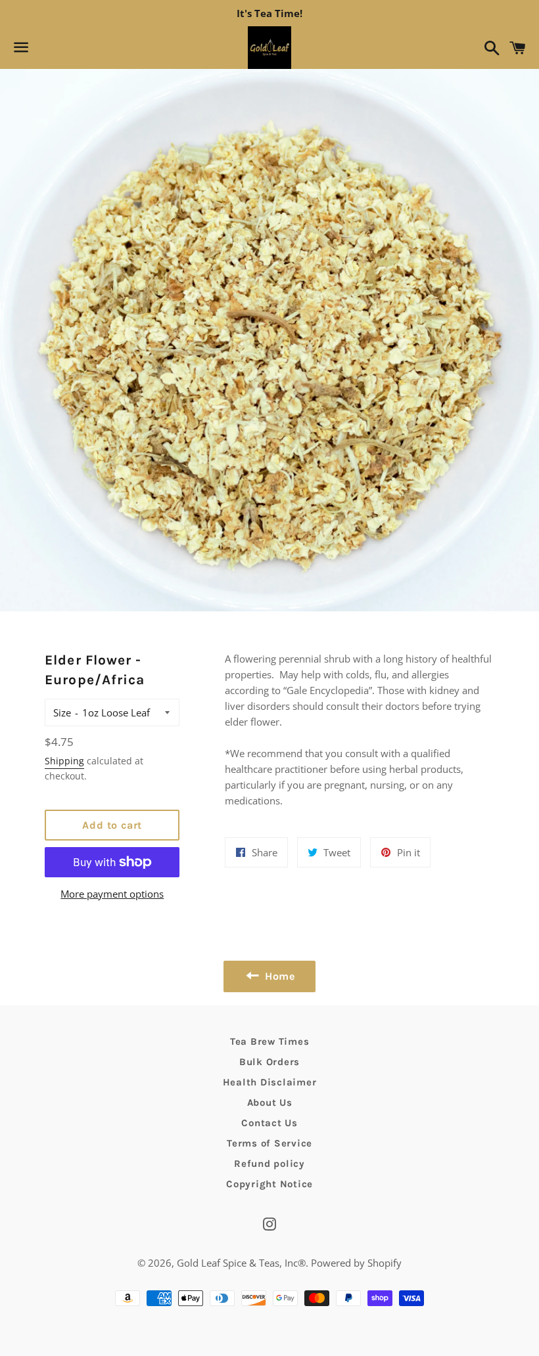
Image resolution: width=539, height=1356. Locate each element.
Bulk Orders (269, 1062)
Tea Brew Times (270, 1041)
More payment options (112, 893)
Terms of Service (269, 1143)
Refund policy (269, 1164)
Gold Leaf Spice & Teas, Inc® (241, 1262)
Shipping (64, 761)
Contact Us (269, 1123)
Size (62, 712)
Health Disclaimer (270, 1082)
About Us (270, 1102)
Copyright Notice (269, 1184)
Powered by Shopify (356, 1262)
